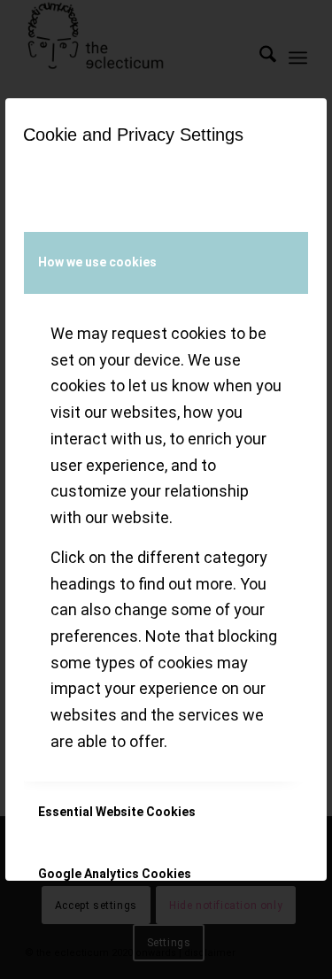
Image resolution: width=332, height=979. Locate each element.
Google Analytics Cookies (114, 874)
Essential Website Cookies (117, 812)
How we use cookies (97, 262)
